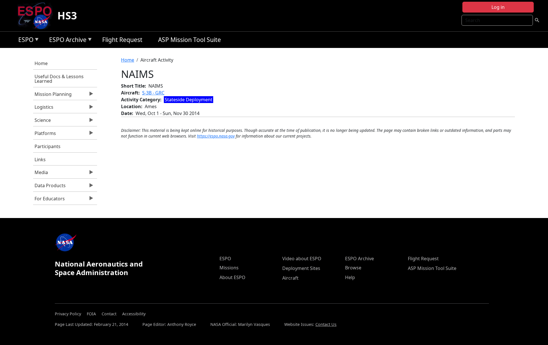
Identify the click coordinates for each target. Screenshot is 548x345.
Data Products (49, 186)
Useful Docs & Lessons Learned (59, 78)
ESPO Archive (66, 41)
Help (350, 277)
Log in (498, 7)
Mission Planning (52, 95)
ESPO (24, 41)
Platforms (44, 134)
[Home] (37, 15)
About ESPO (232, 277)
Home (41, 63)
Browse (353, 268)
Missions (229, 268)
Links (40, 159)
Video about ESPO (301, 258)
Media (40, 173)
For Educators (49, 200)
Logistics (43, 108)
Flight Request (122, 40)
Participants (48, 146)
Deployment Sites (301, 268)
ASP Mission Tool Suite (189, 40)
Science (42, 121)
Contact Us (326, 324)
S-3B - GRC (153, 93)
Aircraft (290, 278)
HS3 (67, 16)
